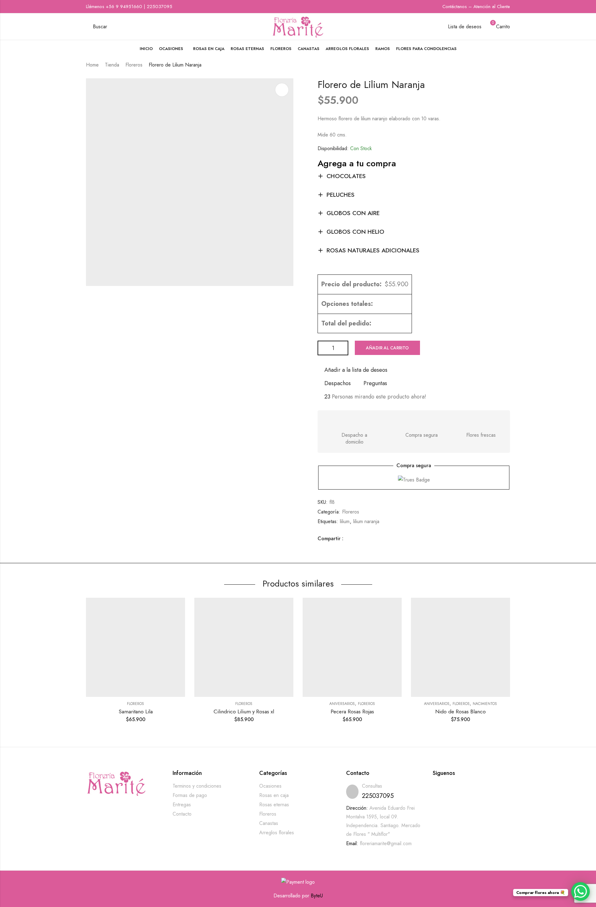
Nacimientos (485, 704)
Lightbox (281, 89)
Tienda (112, 64)
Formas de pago (190, 795)
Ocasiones (270, 786)
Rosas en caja (274, 795)
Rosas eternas (274, 804)
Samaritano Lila (136, 711)
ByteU (317, 895)
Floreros (133, 64)
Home (92, 64)
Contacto (182, 813)
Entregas (182, 804)
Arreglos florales (276, 832)
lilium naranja (366, 521)
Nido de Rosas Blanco (460, 711)
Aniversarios (342, 704)
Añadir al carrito (387, 348)
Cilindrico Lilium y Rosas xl (244, 711)
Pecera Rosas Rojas (352, 711)
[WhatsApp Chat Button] (580, 891)
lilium (345, 521)
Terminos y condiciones (197, 786)
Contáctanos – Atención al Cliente (476, 6)
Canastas (268, 823)
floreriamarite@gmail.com (386, 843)
